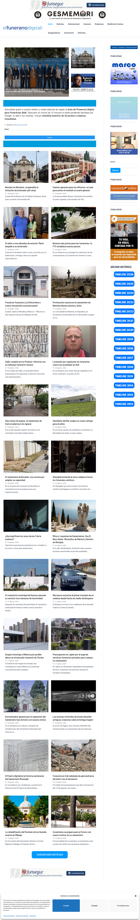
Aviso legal (32, 916)
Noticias (60, 24)
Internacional (74, 24)
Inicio (50, 24)
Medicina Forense (115, 24)
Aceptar (66, 906)
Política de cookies (8, 916)
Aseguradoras (54, 33)
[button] (136, 896)
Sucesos (87, 24)
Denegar (95, 906)
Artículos (82, 33)
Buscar (112, 162)
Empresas (99, 24)
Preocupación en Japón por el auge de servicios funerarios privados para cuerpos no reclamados (73, 657)
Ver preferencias (123, 906)
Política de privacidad (21, 916)
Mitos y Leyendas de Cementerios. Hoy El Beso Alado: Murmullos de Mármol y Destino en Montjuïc (73, 539)
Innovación (69, 33)
